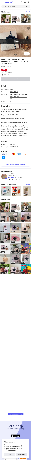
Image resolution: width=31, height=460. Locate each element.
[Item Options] (28, 28)
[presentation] (8, 75)
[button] (21, 2)
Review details (22, 454)
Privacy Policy (11, 450)
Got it (9, 454)
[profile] (28, 2)
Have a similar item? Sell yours (15, 164)
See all (28, 184)
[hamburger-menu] (2, 2)
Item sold (15, 79)
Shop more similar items (15, 414)
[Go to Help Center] (8, 89)
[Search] (27, 6)
